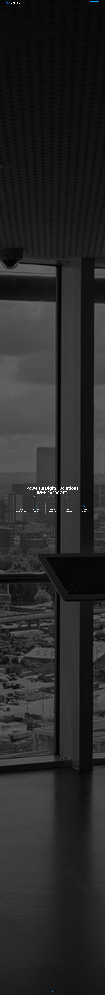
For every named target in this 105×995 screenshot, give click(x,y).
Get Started (94, 2)
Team (60, 3)
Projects (66, 3)
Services (54, 3)
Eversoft (17, 2)
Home (43, 3)
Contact (72, 3)
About (48, 3)
